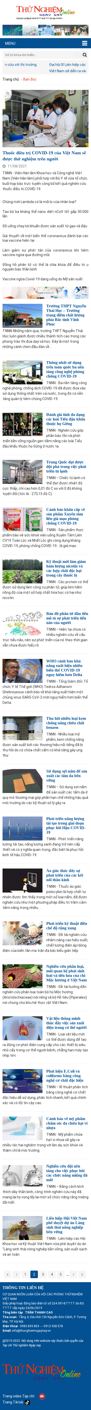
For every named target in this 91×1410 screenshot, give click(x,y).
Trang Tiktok (14, 1402)
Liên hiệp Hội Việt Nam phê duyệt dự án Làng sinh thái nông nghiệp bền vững (66, 1225)
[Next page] (73, 1274)
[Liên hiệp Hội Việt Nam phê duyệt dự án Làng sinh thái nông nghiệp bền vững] (22, 1227)
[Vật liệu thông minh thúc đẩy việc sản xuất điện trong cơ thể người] (22, 1027)
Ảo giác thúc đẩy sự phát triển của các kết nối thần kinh (64, 875)
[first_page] (7, 1274)
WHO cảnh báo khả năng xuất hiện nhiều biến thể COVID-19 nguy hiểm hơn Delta (64, 668)
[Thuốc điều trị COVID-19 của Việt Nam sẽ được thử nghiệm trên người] (45, 118)
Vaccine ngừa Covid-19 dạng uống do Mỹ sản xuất (43, 279)
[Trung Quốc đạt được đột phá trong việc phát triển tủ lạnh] (22, 471)
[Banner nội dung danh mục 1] (45, 292)
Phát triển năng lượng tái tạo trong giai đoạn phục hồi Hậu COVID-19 (65, 825)
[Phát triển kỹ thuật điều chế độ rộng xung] (22, 932)
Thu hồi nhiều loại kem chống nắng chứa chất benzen (66, 723)
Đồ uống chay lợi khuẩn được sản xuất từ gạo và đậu (45, 226)
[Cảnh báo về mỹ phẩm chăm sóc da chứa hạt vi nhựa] (22, 1128)
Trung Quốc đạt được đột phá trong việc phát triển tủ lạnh (66, 466)
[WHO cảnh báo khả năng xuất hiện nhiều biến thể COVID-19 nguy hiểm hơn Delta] (22, 670)
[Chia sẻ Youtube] (42, 1396)
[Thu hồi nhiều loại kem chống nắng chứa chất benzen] (22, 727)
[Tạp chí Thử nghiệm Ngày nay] (45, 12)
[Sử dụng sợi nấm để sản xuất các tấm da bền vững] (22, 780)
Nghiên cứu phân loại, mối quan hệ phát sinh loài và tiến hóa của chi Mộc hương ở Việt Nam (66, 973)
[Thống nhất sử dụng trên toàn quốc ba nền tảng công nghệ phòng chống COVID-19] (22, 371)
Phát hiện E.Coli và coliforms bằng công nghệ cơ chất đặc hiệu (64, 1075)
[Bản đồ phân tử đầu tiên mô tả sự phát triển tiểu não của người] (22, 623)
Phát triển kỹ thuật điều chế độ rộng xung (66, 925)
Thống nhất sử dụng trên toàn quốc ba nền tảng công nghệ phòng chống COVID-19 (65, 369)
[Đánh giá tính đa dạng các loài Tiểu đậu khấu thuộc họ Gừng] (22, 424)
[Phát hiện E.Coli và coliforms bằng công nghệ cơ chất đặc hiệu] (22, 1080)
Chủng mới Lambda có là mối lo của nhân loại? (39, 202)
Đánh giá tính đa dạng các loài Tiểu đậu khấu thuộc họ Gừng (65, 419)
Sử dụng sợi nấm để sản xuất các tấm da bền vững (66, 775)
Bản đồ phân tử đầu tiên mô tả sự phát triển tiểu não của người (67, 618)
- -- (41, 1326)
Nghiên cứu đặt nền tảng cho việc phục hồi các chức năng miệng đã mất (66, 1173)
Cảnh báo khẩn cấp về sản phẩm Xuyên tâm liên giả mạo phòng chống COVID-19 (65, 516)
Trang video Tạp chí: (19, 1396)
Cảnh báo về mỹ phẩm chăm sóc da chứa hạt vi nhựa (66, 1123)
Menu (10, 43)
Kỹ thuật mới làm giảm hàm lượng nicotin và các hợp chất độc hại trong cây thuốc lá (66, 568)
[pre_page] (16, 1274)
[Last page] (82, 1274)
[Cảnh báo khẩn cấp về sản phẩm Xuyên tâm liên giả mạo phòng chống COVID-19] (22, 518)
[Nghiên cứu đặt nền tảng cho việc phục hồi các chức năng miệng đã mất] (22, 1175)
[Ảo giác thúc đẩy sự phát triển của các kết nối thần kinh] (22, 880)
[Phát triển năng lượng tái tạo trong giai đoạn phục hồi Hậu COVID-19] (22, 828)
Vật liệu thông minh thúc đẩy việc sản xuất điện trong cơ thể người (66, 1023)
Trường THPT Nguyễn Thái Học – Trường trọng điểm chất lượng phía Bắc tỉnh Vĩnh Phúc (66, 315)
